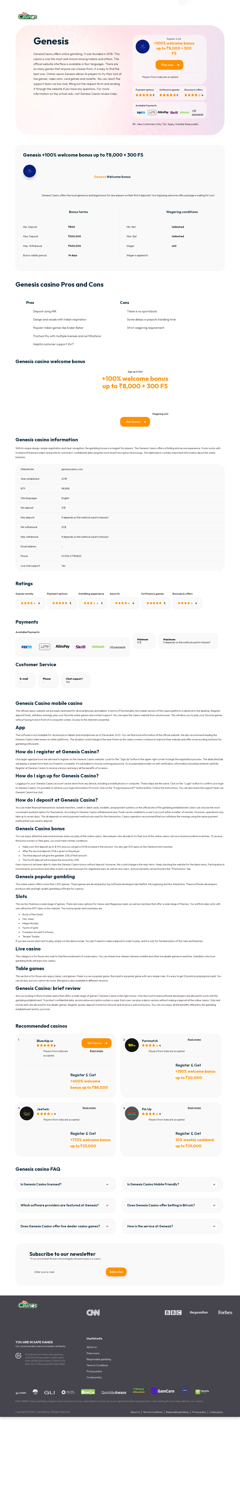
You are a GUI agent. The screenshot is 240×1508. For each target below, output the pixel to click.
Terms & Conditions (97, 1365)
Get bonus (133, 422)
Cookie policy (94, 1377)
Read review (96, 1051)
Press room (93, 1353)
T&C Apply (168, 124)
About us (92, 1347)
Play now (167, 65)
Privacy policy (94, 1371)
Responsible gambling (99, 1359)
